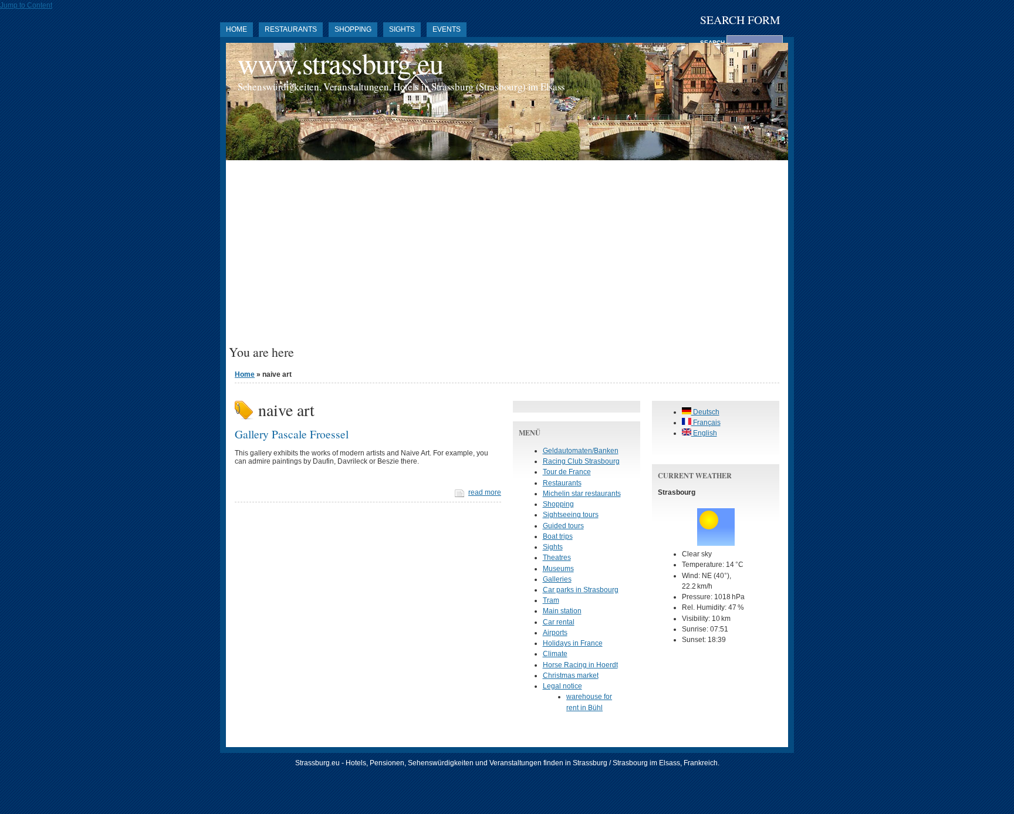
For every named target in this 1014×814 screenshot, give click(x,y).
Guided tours (563, 526)
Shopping (352, 29)
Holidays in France (573, 643)
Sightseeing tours (571, 515)
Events (446, 29)
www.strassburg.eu (340, 63)
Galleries (557, 579)
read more (484, 492)
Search (713, 42)
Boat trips (558, 536)
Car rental (558, 622)
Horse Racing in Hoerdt (580, 665)
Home (236, 29)
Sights (402, 29)
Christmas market (571, 675)
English (704, 433)
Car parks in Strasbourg (580, 590)
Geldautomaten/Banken (580, 451)
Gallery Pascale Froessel (292, 433)
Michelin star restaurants (582, 493)
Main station (562, 611)
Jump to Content (26, 5)
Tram (551, 600)
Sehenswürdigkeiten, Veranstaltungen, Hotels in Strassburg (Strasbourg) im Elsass (401, 86)
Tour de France (567, 472)
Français (706, 422)
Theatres (557, 557)
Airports (555, 633)
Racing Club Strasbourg (581, 461)
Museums (558, 569)
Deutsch (705, 412)
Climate (555, 654)
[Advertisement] (507, 257)
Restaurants (291, 29)
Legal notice (562, 686)
